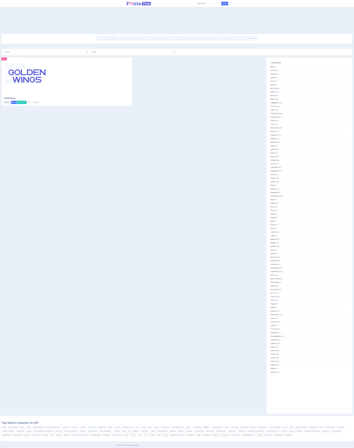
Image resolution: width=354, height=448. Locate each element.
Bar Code (274, 88)
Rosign (159, 435)
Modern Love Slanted (8, 431)
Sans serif (35, 102)
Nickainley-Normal (128, 427)
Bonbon (29, 431)
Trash (272, 325)
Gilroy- (189, 427)
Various (273, 343)
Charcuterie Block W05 (53, 427)
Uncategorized (251, 38)
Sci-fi (272, 293)
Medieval (273, 239)
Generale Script (278, 435)
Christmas (274, 117)
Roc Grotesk (298, 431)
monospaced (190, 435)
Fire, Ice (273, 164)
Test (14, 102)
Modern (273, 246)
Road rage (189, 431)
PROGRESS (206, 427)
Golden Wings (9, 98)
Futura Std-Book (221, 431)
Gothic (166, 38)
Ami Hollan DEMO (336, 431)
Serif (272, 300)
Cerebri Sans (216, 435)
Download (23, 102)
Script (221, 38)
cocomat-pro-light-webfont (80, 435)
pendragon (326, 431)
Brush (272, 99)
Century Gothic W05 (275, 427)
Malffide (83, 427)
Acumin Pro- (65, 427)
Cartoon (273, 106)
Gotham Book (232, 431)
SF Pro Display (197, 427)
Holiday (175, 38)
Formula (253, 427)
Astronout (66, 435)
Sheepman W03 (116, 435)
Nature (273, 253)
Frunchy (165, 435)
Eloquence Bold (330, 427)
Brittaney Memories (38, 427)
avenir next (225, 435)
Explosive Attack (7, 435)
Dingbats (124, 38)
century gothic (262, 427)
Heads (273, 200)
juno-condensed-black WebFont (43, 431)
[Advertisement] (177, 20)
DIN (145, 435)
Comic (273, 121)
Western (273, 372)
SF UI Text (151, 435)
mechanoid (234, 427)
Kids (272, 221)
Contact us (131, 445)
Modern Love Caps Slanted (312, 431)
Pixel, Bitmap (275, 268)
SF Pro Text (284, 431)
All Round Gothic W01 (272, 431)
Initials (273, 214)
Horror (273, 207)
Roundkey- (75, 427)
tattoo (229, 38)
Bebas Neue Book (162, 431)
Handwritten (274, 196)
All (99, 38)
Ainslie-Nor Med (92, 431)
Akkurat (259, 435)
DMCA (137, 445)
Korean (273, 225)
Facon (137, 427)
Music (272, 250)
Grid (272, 185)
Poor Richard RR (199, 431)
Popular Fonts (210, 38)
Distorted (274, 142)
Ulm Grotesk (106, 435)
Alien (272, 67)
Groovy (273, 189)
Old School (274, 261)
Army (272, 81)
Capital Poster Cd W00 (177, 435)
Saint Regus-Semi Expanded (256, 431)
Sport (272, 307)
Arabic (273, 77)
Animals (273, 74)
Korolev (285, 427)
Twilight (198, 435)
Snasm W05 (340, 427)
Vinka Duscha (92, 427)
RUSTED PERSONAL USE (249, 435)
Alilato (29, 427)
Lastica (133, 435)
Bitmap (114, 38)
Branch (150, 427)
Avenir (124, 431)
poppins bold (210, 431)
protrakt (226, 427)
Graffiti (273, 182)
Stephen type (102, 427)
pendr (291, 427)
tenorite (46, 435)
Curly (272, 124)
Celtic (272, 110)
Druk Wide (83, 431)
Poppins (181, 431)
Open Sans (242, 431)
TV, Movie (274, 329)
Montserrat (173, 431)
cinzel (291, 431)
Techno (239, 38)
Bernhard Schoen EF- (106, 431)
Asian (272, 85)
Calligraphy (274, 103)
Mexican (273, 243)
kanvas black (18, 435)
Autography (289, 435)
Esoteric (273, 153)
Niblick (153, 431)
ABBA (4, 427)
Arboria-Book (21, 431)
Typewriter (274, 333)
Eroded (273, 149)
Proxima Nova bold (301, 427)
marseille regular (95, 435)
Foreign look (154, 38)
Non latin (197, 38)
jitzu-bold (117, 427)
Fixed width (274, 167)
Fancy (144, 38)
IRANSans (136, 431)
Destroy (273, 131)
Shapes (273, 304)
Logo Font (186, 38)
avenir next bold (235, 435)
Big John (27, 435)
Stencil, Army (275, 315)
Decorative (274, 128)
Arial (129, 431)
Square (273, 311)
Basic (106, 38)
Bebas (157, 427)
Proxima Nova (313, 427)
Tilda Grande (165, 427)
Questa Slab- (268, 435)
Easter (273, 146)
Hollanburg (206, 435)
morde (140, 435)
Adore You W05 (36, 435)
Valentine (274, 340)
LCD (272, 228)
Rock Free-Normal (13, 427)
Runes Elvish (274, 282)
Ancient (273, 70)
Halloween (274, 192)
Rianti (52, 435)
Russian (273, 286)
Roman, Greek (275, 279)
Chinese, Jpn (275, 113)
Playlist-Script (244, 427)
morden (126, 435)
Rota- (22, 427)
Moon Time (59, 431)
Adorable (117, 431)
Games (273, 174)
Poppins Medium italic (178, 427)
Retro (272, 275)
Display (135, 38)
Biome (144, 427)
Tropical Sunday (216, 427)
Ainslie (321, 427)
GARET (110, 427)
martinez (58, 435)
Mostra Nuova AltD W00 (71, 431)
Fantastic (274, 160)
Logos (272, 236)
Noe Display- (145, 431)
